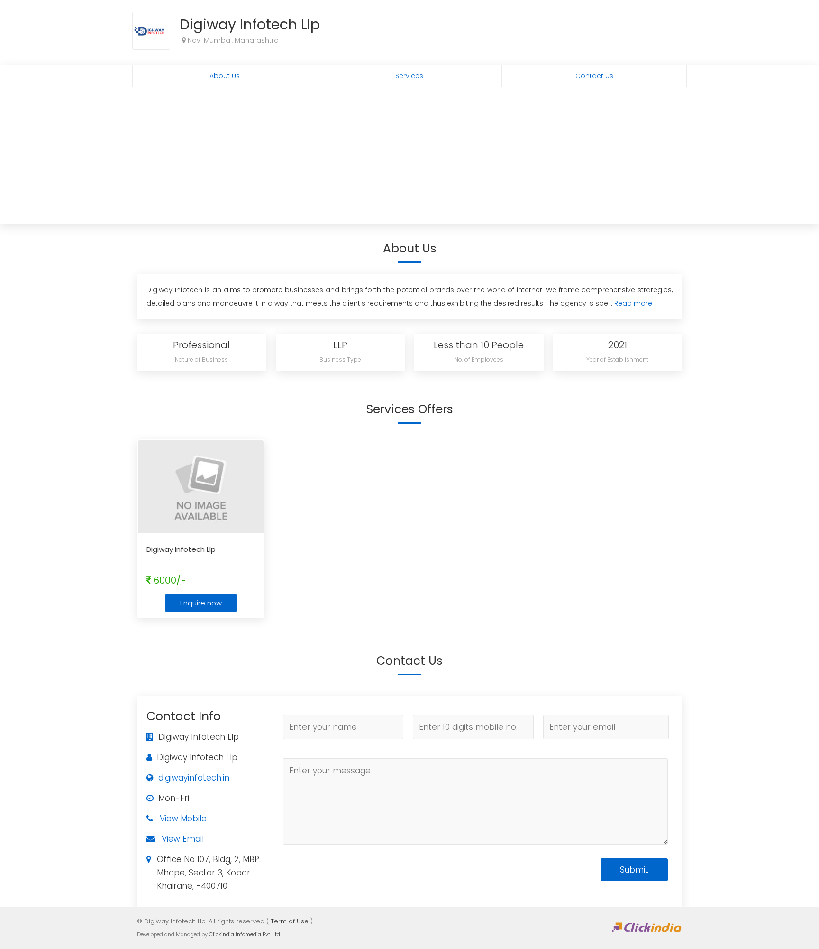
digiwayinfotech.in (193, 777)
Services (409, 76)
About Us (224, 76)
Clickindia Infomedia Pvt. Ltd (244, 934)
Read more (633, 303)
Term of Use (290, 921)
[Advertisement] (409, 158)
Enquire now (201, 603)
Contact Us (594, 76)
